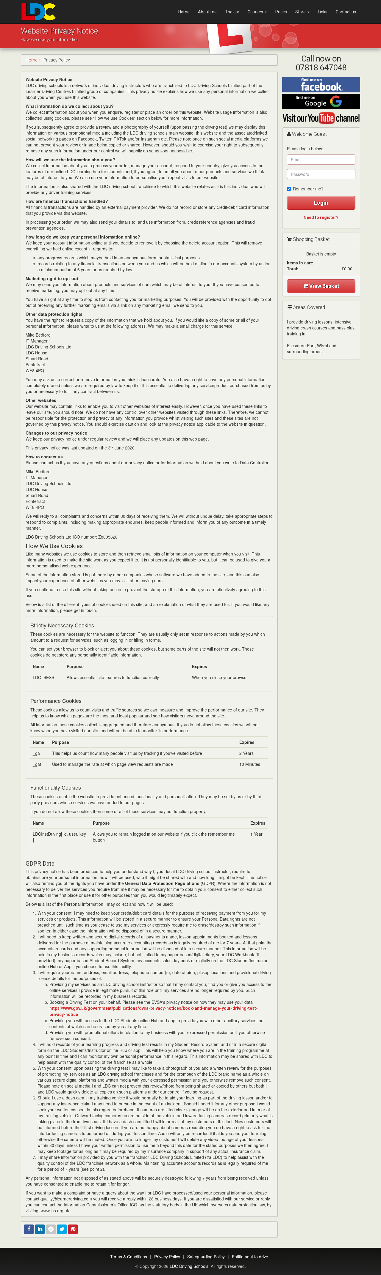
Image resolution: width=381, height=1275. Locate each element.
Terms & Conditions (128, 1257)
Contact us (346, 12)
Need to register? (321, 217)
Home (184, 12)
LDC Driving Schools (189, 1266)
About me (207, 12)
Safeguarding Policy (206, 1257)
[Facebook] (29, 1229)
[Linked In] (40, 1229)
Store (301, 12)
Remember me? (308, 189)
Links (322, 12)
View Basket (323, 286)
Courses (256, 12)
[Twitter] (62, 1229)
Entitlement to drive (250, 1257)
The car (232, 12)
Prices (281, 12)
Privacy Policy (167, 1257)
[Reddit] (51, 1229)
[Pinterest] (73, 1229)
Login (321, 203)
